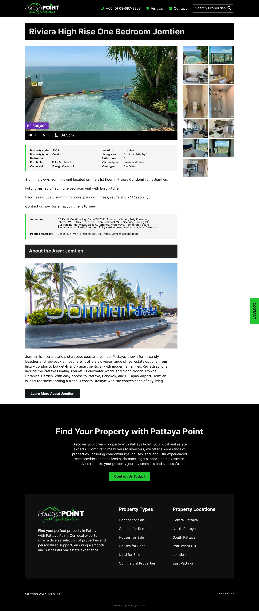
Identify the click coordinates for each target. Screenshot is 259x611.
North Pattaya (184, 529)
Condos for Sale (132, 520)
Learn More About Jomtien (52, 394)
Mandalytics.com (136, 605)
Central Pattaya (185, 520)
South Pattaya (184, 537)
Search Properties (210, 8)
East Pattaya (183, 563)
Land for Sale (129, 555)
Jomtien (74, 251)
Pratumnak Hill (184, 546)
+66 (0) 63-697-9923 (123, 8)
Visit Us (157, 8)
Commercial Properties (137, 563)
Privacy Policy (226, 593)
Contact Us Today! (129, 476)
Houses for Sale (131, 537)
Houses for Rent (132, 546)
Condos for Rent (132, 529)
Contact (180, 8)
